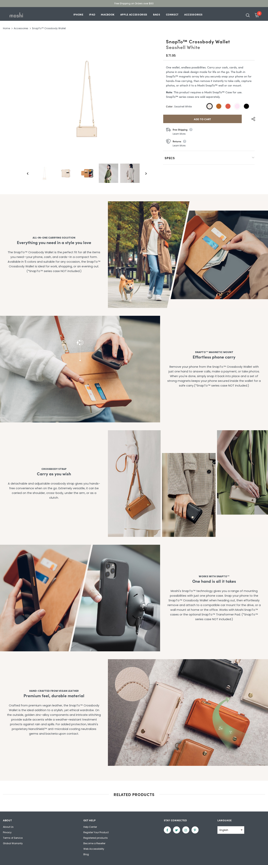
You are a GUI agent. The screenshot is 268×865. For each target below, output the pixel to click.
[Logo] (22, 15)
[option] (87, 99)
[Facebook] (167, 829)
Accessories (21, 28)
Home (6, 28)
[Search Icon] (248, 15)
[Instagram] (185, 829)
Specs (170, 158)
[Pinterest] (195, 829)
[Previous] (30, 173)
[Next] (143, 173)
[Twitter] (176, 829)
